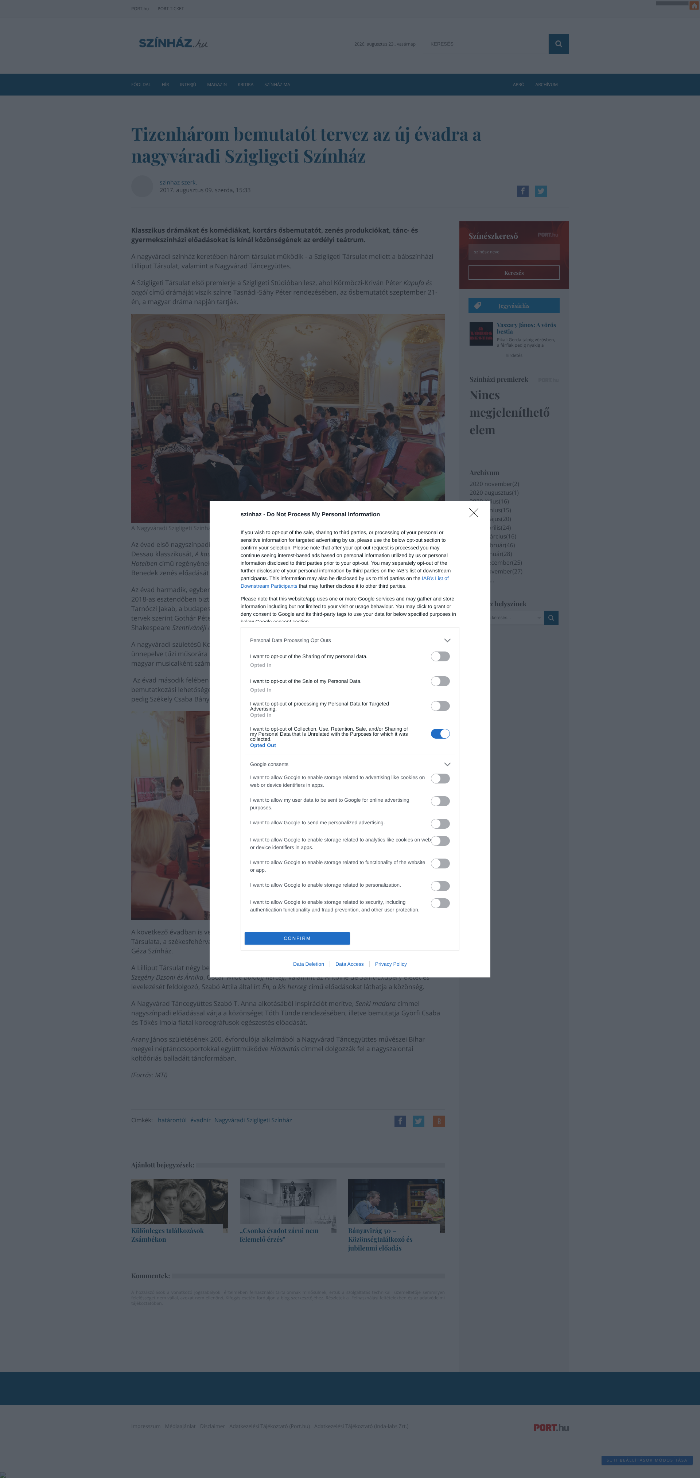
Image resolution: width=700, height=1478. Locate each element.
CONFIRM (297, 938)
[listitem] (350, 640)
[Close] (476, 515)
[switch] (440, 656)
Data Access (349, 964)
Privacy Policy (391, 964)
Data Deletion (308, 964)
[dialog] (350, 739)
